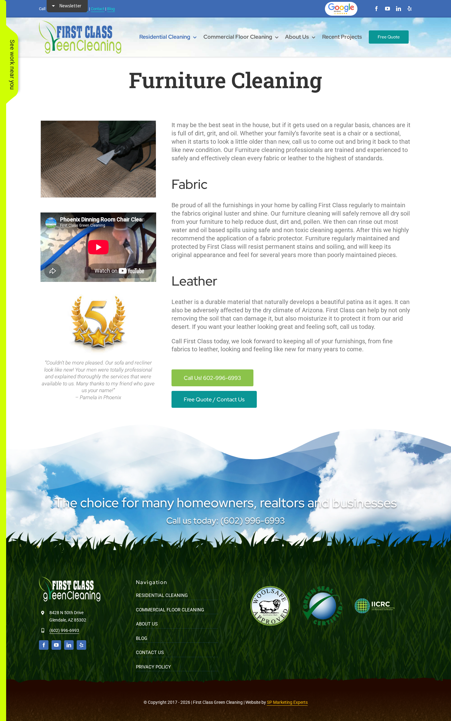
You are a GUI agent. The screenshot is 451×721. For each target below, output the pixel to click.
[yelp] (409, 8)
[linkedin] (398, 8)
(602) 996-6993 (64, 630)
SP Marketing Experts (287, 702)
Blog (111, 8)
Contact (97, 8)
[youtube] (387, 8)
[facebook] (376, 8)
